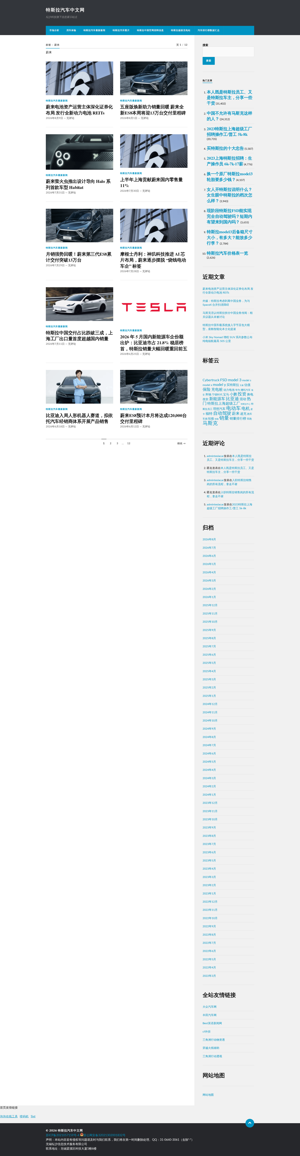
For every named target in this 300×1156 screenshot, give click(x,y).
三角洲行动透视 (212, 1056)
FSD (223, 380)
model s (246, 380)
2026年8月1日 (128, 118)
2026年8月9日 (54, 118)
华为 (237, 390)
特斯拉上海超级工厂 (223, 403)
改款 (206, 399)
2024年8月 (209, 737)
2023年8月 (209, 836)
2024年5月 (209, 761)
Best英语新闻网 (212, 1023)
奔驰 (208, 394)
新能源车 (217, 399)
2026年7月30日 (129, 191)
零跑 (249, 419)
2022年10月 (210, 918)
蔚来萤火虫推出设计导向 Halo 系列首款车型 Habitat (78, 184)
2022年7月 (209, 943)
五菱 (242, 385)
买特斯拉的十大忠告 (225, 148)
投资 (242, 394)
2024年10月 (210, 720)
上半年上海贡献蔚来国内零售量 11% (151, 182)
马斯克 (210, 423)
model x (207, 385)
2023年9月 (209, 827)
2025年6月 (209, 654)
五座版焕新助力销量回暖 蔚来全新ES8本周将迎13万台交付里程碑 (153, 110)
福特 (209, 413)
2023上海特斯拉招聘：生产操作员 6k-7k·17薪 (229, 161)
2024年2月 (209, 786)
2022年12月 (210, 901)
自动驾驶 (222, 413)
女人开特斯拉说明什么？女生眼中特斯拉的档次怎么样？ (229, 195)
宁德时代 (217, 394)
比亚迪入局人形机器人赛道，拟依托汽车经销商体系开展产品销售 (79, 418)
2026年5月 (209, 564)
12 (128, 443)
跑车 (249, 414)
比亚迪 (232, 399)
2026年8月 (209, 539)
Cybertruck (211, 380)
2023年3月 (209, 877)
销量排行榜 (238, 418)
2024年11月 (210, 712)
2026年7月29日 (55, 265)
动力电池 (229, 390)
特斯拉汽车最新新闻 (94, 30)
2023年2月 (209, 885)
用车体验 (71, 30)
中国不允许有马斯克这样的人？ (229, 116)
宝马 (226, 394)
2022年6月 (209, 951)
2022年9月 (209, 926)
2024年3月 (209, 778)
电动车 (233, 408)
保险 (207, 389)
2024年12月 (210, 704)
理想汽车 (219, 408)
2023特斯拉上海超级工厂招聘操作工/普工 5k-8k (229, 131)
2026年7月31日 (55, 192)
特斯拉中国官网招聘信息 (150, 30)
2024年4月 (209, 770)
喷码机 (24, 1116)
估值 (247, 385)
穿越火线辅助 (211, 1048)
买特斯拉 (233, 385)
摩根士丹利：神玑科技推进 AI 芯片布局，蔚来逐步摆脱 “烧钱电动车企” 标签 (153, 260)
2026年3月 (209, 580)
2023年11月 (210, 811)
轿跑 (217, 419)
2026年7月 (209, 547)
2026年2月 (209, 589)
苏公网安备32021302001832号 (105, 1135)
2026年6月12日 (129, 426)
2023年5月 (209, 860)
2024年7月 (209, 745)
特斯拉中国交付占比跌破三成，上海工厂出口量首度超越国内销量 (79, 336)
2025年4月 (209, 671)
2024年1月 (209, 794)
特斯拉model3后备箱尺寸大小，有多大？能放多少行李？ (230, 237)
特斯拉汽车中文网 (65, 10)
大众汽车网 (209, 1006)
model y (219, 385)
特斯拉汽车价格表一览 (227, 253)
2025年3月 (209, 679)
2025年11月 (210, 613)
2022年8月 (209, 934)
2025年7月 (209, 646)
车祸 (205, 419)
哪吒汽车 (246, 390)
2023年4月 (209, 868)
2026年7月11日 (55, 344)
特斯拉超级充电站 (180, 30)
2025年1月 (209, 696)
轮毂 (211, 418)
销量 (224, 418)
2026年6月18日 (55, 426)
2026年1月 (209, 597)
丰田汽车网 (209, 1015)
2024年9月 (209, 728)
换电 (250, 394)
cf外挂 (207, 1031)
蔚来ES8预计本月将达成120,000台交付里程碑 (153, 418)
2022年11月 (210, 910)
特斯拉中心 (245, 404)
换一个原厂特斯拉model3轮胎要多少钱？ (230, 176)
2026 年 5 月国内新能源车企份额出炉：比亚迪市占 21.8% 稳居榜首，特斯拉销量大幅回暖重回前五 (153, 343)
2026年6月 (209, 556)
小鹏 (233, 394)
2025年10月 (210, 621)
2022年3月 (209, 976)
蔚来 (236, 413)
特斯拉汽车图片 (121, 30)
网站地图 (208, 1094)
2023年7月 (209, 844)
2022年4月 (209, 967)
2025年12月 (210, 605)
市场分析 (54, 30)
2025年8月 (209, 638)
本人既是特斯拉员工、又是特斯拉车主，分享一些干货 (229, 97)
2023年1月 (209, 893)
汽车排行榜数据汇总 (209, 30)
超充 (243, 413)
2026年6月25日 (129, 354)
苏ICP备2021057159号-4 (62, 1135)
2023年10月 (210, 819)
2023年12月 (210, 803)
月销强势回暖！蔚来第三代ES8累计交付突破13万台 (78, 257)
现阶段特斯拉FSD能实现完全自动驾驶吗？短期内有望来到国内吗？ (229, 216)
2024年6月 (209, 753)
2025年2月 (209, 687)
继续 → (181, 443)
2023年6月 (209, 852)
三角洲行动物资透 (214, 1039)
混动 (243, 399)
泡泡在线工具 (9, 1116)
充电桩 (217, 389)
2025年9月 (209, 630)
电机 (245, 409)
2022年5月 (209, 959)
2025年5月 (209, 663)
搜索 (205, 45)
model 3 (234, 380)
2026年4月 (209, 572)
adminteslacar (215, 456)
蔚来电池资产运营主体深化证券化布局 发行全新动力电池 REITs (79, 110)
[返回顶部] (249, 1123)
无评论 (70, 118)
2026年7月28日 (129, 271)
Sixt (33, 1116)
